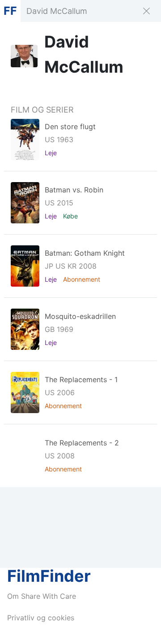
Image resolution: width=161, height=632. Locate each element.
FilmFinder (49, 576)
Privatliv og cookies (40, 617)
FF (10, 10)
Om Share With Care (41, 596)
